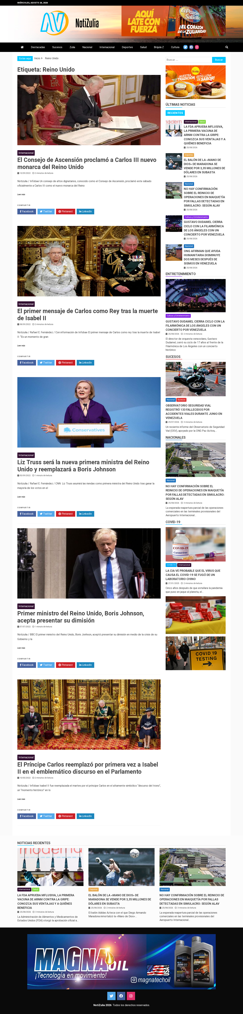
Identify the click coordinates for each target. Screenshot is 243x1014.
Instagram (131, 996)
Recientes (175, 113)
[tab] (175, 113)
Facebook (27, 211)
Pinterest (67, 211)
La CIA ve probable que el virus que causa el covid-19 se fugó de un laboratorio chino (193, 575)
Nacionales (176, 437)
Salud (143, 47)
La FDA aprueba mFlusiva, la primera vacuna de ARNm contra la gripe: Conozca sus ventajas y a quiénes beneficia (204, 135)
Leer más (21, 194)
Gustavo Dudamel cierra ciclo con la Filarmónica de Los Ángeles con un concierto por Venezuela (195, 325)
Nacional (87, 47)
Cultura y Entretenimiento (196, 217)
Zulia (72, 47)
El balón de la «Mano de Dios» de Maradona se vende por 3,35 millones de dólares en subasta (119, 899)
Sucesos (57, 47)
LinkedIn (86, 211)
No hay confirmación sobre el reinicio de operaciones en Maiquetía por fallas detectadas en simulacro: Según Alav (204, 197)
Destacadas (38, 47)
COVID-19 (173, 522)
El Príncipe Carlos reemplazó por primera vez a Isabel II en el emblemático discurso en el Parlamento (87, 768)
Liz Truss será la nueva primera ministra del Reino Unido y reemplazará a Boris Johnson (83, 466)
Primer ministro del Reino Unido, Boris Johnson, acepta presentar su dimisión (80, 617)
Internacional (107, 47)
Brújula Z (159, 47)
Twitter (47, 211)
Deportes (127, 47)
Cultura (175, 47)
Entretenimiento (181, 274)
